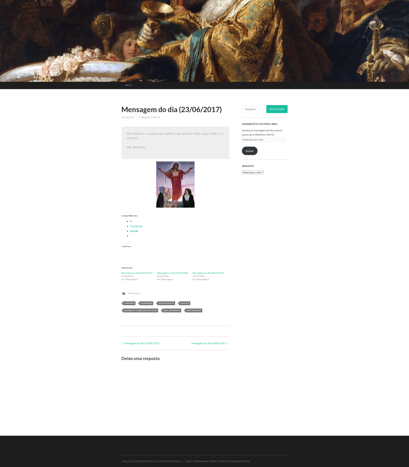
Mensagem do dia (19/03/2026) (172, 273)
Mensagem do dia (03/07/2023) (208, 273)
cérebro (129, 303)
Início (128, 85)
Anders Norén (239, 461)
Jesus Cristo (166, 303)
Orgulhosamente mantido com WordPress (151, 461)
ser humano (194, 310)
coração (146, 303)
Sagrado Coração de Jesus (140, 310)
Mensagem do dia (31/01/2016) (136, 273)
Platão (185, 303)
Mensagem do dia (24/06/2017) (210, 343)
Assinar (250, 150)
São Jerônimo (172, 310)
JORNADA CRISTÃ (149, 117)
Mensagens (134, 293)
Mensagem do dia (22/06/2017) (140, 343)
